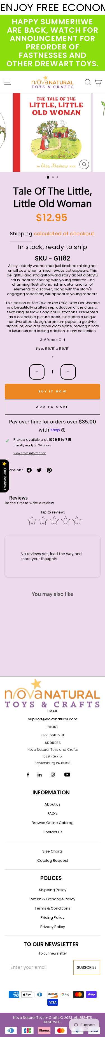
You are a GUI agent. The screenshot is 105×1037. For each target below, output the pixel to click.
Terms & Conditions (52, 908)
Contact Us (52, 832)
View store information (29, 453)
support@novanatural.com (52, 719)
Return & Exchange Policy (52, 899)
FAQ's (53, 813)
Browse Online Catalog (53, 822)
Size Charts (52, 851)
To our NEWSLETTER (51, 944)
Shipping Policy (52, 889)
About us (52, 804)
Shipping (21, 233)
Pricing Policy (52, 917)
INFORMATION (51, 792)
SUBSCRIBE (87, 967)
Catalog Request (52, 860)
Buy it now (52, 391)
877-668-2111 (52, 735)
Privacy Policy (52, 926)
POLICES (51, 878)
